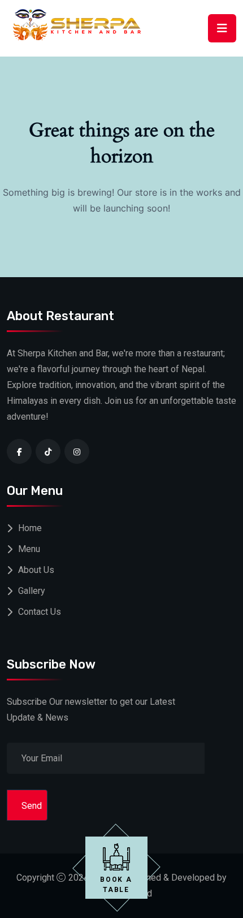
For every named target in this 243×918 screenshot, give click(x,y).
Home (30, 528)
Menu (29, 549)
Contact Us (39, 611)
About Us (36, 569)
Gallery (31, 590)
